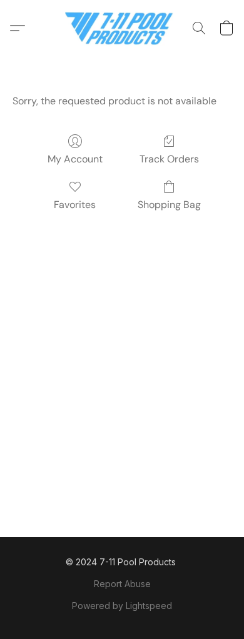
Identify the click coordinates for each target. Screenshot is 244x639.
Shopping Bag (169, 204)
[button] (122, 28)
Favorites (75, 204)
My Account (75, 159)
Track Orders (169, 159)
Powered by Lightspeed (122, 605)
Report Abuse (122, 583)
